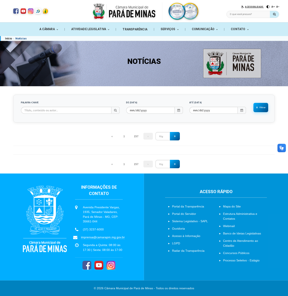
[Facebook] (86, 265)
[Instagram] (110, 265)
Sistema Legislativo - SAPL (190, 221)
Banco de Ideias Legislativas (242, 233)
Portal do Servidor (184, 213)
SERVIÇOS (168, 29)
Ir (175, 136)
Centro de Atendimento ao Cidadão (240, 243)
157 (136, 136)
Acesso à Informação (186, 236)
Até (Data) (195, 102)
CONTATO (238, 29)
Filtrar (263, 107)
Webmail (229, 226)
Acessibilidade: (254, 6)
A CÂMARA (47, 29)
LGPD (176, 243)
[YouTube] (98, 265)
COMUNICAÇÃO (203, 29)
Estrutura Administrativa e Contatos (240, 216)
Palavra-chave (30, 102)
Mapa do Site (232, 206)
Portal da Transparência (188, 206)
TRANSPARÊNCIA (134, 29)
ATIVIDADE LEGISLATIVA (88, 29)
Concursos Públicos (236, 253)
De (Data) (131, 102)
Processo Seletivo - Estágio (241, 260)
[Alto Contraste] (268, 6)
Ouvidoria (178, 228)
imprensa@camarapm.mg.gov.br (103, 237)
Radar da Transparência (188, 250)
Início (8, 38)
